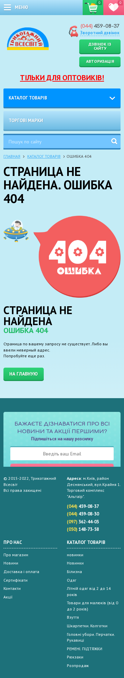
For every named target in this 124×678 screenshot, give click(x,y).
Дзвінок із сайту (100, 46)
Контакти (12, 588)
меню (21, 7)
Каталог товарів (28, 98)
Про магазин (15, 554)
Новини (10, 563)
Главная (11, 156)
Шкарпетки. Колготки (87, 625)
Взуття (73, 617)
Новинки (75, 563)
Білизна (74, 571)
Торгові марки (26, 120)
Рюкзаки (75, 656)
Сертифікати (15, 580)
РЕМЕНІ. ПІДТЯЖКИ (84, 648)
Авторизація (100, 61)
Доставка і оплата (21, 571)
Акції (7, 596)
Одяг (71, 580)
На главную (23, 374)
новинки (75, 554)
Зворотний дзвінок (100, 33)
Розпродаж (78, 665)
